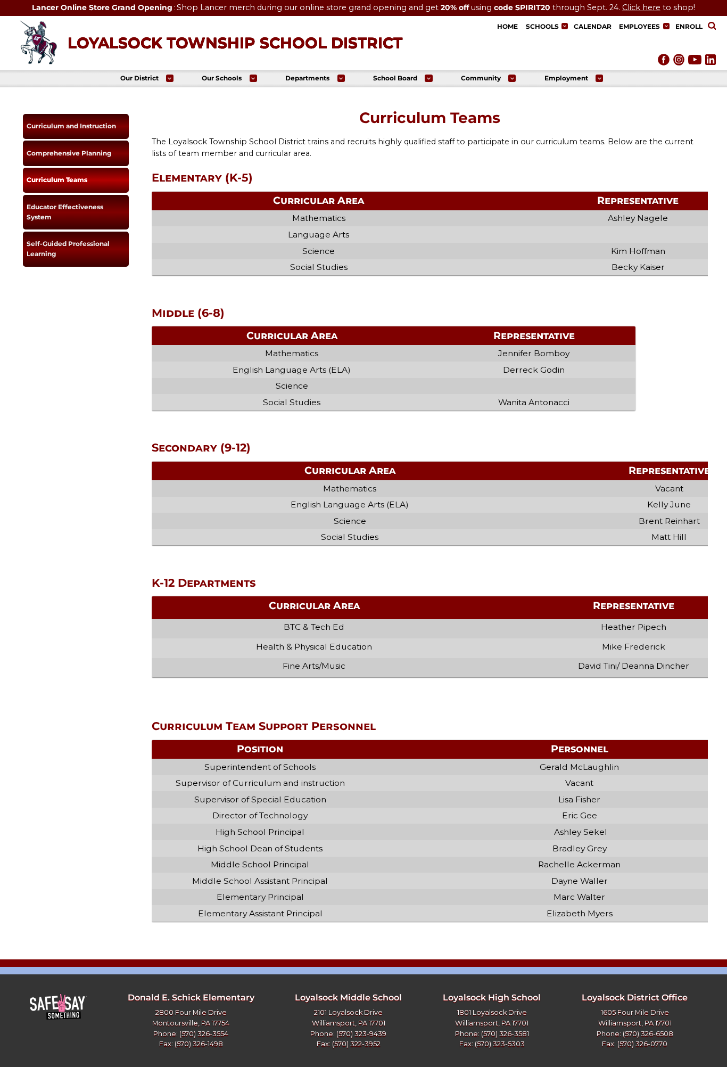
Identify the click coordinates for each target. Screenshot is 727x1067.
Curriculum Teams (57, 180)
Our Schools (222, 78)
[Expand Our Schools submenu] (253, 78)
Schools (542, 26)
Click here (641, 7)
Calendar (593, 26)
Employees (639, 26)
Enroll (689, 26)
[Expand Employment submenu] (599, 78)
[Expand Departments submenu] (341, 78)
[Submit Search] (711, 26)
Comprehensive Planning (69, 153)
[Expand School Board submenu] (428, 78)
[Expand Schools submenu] (564, 26)
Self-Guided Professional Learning (68, 249)
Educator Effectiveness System (65, 212)
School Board (395, 78)
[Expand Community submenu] (512, 78)
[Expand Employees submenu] (666, 26)
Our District (139, 78)
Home (507, 26)
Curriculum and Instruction (71, 126)
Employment (566, 78)
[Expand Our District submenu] (170, 78)
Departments (307, 78)
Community (481, 78)
